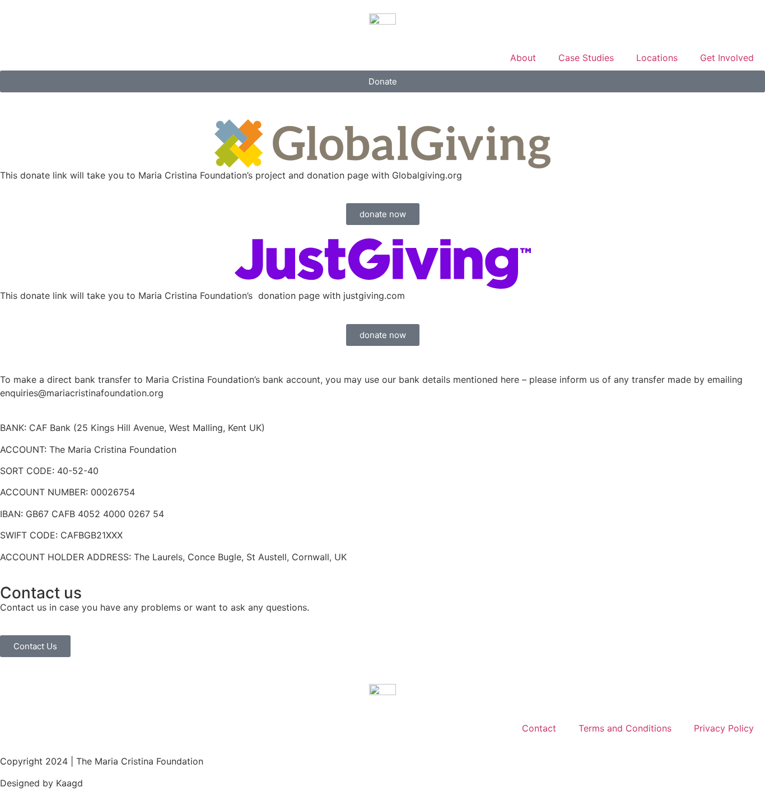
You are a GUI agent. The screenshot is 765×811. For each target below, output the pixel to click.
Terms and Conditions (625, 728)
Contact (539, 728)
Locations (657, 57)
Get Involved (727, 57)
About (523, 57)
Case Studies (586, 57)
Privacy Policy (724, 728)
